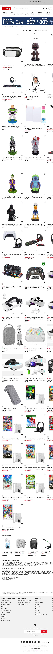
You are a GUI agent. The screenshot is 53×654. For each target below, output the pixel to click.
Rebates (3, 618)
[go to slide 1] (32, 4)
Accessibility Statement (35, 648)
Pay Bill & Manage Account (24, 600)
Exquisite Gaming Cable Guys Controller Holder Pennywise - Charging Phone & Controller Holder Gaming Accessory (33, 158)
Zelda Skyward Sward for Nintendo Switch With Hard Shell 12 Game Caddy (11, 498)
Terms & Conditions (26, 651)
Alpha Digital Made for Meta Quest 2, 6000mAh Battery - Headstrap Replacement (34, 379)
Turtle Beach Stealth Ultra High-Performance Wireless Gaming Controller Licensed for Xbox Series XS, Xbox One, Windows (34, 286)
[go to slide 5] (37, 4)
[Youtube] (32, 642)
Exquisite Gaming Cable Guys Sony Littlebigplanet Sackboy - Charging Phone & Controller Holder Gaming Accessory (34, 65)
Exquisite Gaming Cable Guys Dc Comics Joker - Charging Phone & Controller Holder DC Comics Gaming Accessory (12, 196)
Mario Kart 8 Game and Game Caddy (10, 439)
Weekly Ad (37, 604)
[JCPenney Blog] (35, 642)
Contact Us (3, 606)
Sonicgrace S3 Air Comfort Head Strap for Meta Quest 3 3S (12, 318)
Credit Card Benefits (23, 604)
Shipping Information (6, 610)
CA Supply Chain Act (45, 646)
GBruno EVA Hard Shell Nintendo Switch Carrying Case (11, 409)
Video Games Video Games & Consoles (19, 593)
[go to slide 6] (38, 4)
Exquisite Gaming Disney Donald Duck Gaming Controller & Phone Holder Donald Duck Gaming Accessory (34, 225)
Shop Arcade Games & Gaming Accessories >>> (11, 577)
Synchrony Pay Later (6, 612)
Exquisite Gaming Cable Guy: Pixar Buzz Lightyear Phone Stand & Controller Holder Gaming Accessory (12, 127)
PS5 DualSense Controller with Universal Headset (11, 255)
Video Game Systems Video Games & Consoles (17, 592)
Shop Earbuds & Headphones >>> (8, 578)
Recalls (3, 614)
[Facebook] (27, 642)
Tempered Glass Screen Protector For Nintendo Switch (33, 128)
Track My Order (5, 600)
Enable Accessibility (4, 6)
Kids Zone (37, 612)
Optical (37, 610)
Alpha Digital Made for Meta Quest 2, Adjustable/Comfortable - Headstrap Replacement (34, 318)
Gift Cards (3, 616)
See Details (35, 635)
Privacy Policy (24, 646)
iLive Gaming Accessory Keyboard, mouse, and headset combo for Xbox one (12, 97)
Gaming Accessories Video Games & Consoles (36, 592)
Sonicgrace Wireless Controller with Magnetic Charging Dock (34, 349)
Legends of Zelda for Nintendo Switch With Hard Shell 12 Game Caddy (12, 468)
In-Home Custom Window (41, 614)
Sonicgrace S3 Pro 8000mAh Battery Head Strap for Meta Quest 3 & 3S (11, 379)
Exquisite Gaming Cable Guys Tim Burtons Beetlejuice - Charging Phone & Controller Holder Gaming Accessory (11, 158)
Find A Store (38, 600)
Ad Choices (34, 651)
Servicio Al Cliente (5, 620)
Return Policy (4, 608)
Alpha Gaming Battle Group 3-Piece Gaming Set (34, 255)
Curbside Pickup (39, 602)
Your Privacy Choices (33, 646)
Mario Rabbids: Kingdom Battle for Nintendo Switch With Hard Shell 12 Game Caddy (35, 468)
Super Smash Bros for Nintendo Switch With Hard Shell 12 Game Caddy (12, 528)
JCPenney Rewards (5, 604)
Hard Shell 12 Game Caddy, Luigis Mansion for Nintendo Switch (34, 409)
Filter (18, 35)
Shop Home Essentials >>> (7, 579)
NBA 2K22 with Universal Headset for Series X (35, 439)
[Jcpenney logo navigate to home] (6, 8)
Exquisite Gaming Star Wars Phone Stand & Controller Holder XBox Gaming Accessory (12, 225)
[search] (43, 8)
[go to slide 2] (33, 4)
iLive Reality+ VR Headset (8, 66)
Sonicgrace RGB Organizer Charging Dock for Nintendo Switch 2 (11, 286)
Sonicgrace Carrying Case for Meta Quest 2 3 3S (11, 349)
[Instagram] (24, 642)
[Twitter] (21, 642)
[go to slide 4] (36, 4)
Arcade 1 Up (47, 592)
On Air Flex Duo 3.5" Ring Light (31, 96)
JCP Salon (37, 606)
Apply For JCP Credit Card (24, 602)
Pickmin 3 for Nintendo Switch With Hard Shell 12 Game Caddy (34, 498)
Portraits (37, 608)
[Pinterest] (30, 642)
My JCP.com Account (6, 602)
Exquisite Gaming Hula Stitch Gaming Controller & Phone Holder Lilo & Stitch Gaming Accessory (33, 196)
